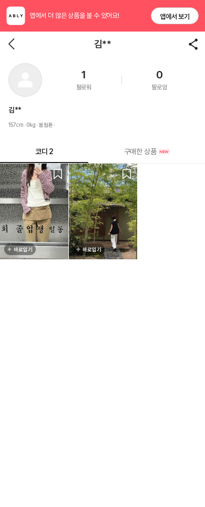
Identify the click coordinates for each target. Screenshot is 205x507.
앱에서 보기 (175, 17)
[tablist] (102, 152)
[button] (25, 80)
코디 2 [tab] (44, 151)
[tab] (146, 151)
